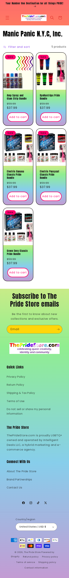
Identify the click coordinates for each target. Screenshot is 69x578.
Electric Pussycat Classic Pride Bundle (49, 175)
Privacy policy (50, 556)
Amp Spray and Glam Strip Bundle (17, 97)
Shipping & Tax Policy (21, 393)
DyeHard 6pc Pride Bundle (50, 97)
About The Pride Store (22, 471)
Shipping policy (47, 562)
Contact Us (14, 487)
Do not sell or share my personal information (29, 411)
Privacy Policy (16, 376)
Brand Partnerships (19, 479)
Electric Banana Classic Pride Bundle (15, 175)
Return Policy (15, 385)
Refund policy (31, 556)
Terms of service (25, 562)
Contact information (36, 567)
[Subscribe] (58, 329)
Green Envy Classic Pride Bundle (17, 252)
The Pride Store (32, 552)
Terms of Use (16, 401)
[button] (7, 18)
